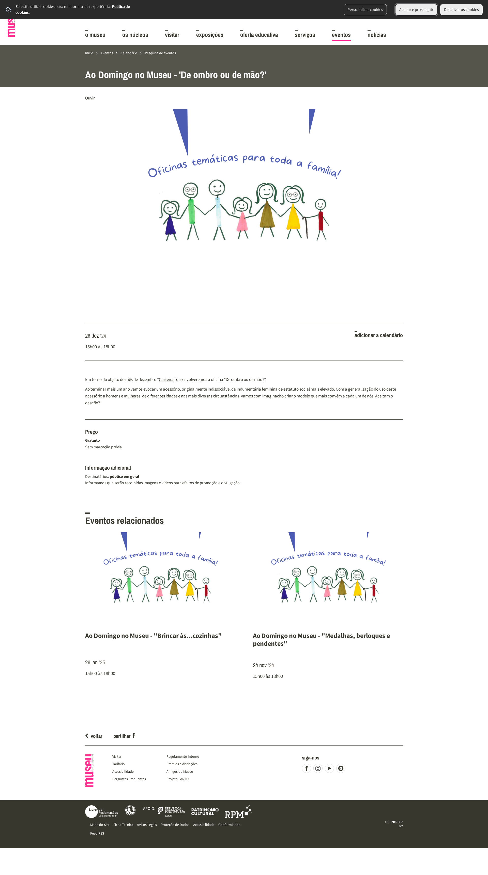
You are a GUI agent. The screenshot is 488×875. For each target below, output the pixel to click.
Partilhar (122, 736)
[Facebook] (307, 769)
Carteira (166, 379)
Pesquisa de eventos (160, 53)
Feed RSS (97, 833)
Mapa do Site (100, 824)
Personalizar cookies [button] (365, 9)
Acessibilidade (130, 810)
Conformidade (229, 824)
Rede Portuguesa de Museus (238, 811)
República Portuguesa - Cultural (171, 811)
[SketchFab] (342, 769)
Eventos (107, 53)
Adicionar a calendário (379, 335)
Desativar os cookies (461, 9)
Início (89, 53)
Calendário (129, 53)
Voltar (96, 736)
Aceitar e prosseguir (416, 9)
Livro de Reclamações (101, 811)
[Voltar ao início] (11, 22)
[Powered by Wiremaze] (394, 821)
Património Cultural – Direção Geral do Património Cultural (205, 811)
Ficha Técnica (123, 824)
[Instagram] (319, 769)
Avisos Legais (147, 824)
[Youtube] (330, 769)
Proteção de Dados (175, 824)
